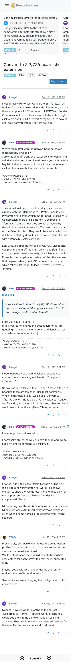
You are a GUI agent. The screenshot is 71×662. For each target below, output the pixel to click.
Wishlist (11, 75)
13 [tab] (19, 58)
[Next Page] (66, 35)
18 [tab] (46, 58)
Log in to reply (58, 81)
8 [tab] (44, 53)
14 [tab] (24, 58)
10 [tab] (54, 53)
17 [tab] (41, 58)
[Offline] (5, 142)
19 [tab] (52, 58)
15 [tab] (30, 58)
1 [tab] (5, 53)
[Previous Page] (5, 35)
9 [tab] (49, 53)
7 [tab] (38, 53)
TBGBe (12, 537)
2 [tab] (11, 53)
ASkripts (13, 23)
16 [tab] (35, 58)
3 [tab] (16, 53)
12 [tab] (65, 53)
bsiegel (13, 97)
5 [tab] (27, 53)
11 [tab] (60, 53)
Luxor (12, 142)
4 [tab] (22, 53)
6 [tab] (33, 53)
